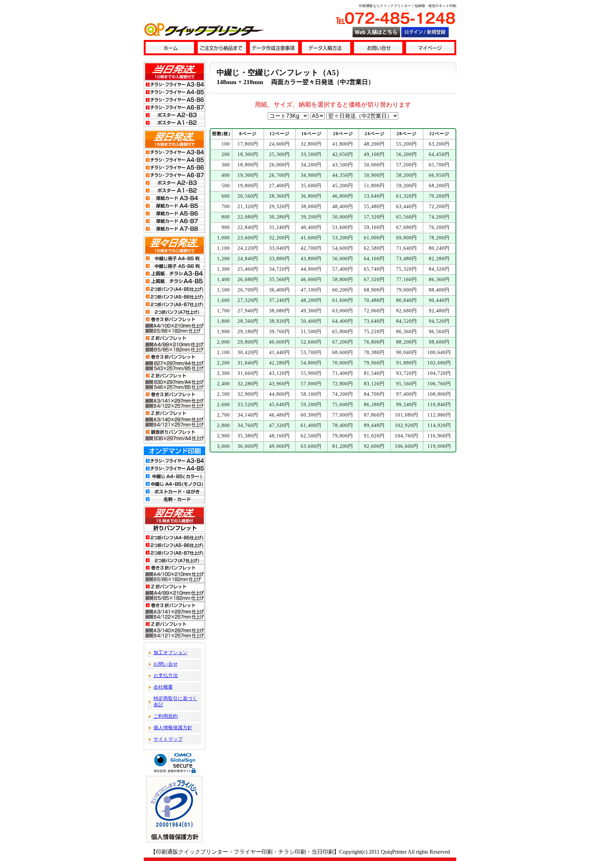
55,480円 (374, 206)
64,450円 (439, 154)
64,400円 (342, 321)
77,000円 (342, 415)
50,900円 (374, 175)
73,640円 (374, 321)
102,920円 (406, 425)
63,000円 (342, 310)
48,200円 (374, 144)
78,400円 (342, 425)
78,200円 (439, 237)
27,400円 (279, 185)
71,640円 (406, 248)
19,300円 (248, 175)
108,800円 (439, 394)
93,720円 (406, 373)
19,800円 (248, 185)
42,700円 (311, 248)
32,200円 (279, 237)
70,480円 (374, 300)
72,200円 (439, 206)
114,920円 (439, 425)
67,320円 (374, 279)
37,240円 (279, 300)
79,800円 (342, 435)
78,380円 (374, 352)
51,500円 (311, 331)
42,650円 (342, 154)
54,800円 (311, 363)
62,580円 (374, 248)
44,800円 (279, 394)
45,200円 (342, 185)
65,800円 (342, 331)
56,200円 (406, 154)
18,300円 (248, 154)
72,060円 (374, 310)
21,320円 (248, 206)
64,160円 (374, 258)
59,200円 (406, 185)
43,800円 (311, 258)
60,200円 (342, 290)
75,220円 (374, 331)
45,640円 (279, 404)
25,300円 (279, 154)
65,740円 (374, 269)
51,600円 (342, 227)
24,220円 (248, 248)
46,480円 (279, 415)
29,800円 (248, 342)
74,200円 (439, 217)
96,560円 (439, 331)
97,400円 (406, 394)
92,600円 (374, 446)
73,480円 (406, 258)
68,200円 (439, 185)
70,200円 (439, 196)
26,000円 (279, 164)
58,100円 (311, 394)
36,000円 (248, 446)
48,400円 (342, 206)
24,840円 (248, 258)
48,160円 (279, 435)
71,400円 (342, 373)
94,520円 (439, 321)
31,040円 (248, 363)
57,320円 (374, 217)
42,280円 (279, 363)
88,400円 (439, 290)
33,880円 (279, 258)
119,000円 (439, 446)
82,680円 (406, 310)
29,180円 (248, 331)
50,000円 (374, 164)
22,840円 (248, 227)
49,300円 (311, 310)
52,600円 (311, 342)
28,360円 (279, 196)
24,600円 (279, 144)
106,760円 (439, 383)
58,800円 (342, 279)
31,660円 (248, 373)
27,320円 (248, 300)
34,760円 (248, 425)
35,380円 (248, 435)
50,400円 (311, 321)
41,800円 (342, 144)
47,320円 (279, 425)
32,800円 (311, 144)
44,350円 (342, 175)
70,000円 (342, 363)
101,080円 (406, 415)
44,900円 (311, 269)
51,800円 (374, 185)
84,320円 (439, 269)
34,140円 (248, 415)
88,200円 (406, 342)
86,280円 (374, 404)
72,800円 (342, 383)
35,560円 (279, 279)
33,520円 (248, 404)
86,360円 (439, 279)
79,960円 (374, 363)
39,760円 (279, 331)
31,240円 (279, 227)
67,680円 (406, 227)
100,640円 (439, 352)
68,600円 (342, 352)
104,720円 (439, 373)
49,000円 (279, 446)
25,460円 (248, 269)
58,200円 (406, 175)
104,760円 (406, 435)
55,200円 (406, 144)
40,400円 (311, 227)
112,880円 (439, 415)
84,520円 (406, 321)
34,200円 (311, 164)
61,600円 (342, 300)
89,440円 (374, 425)
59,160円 (374, 227)
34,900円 (311, 175)
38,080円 (279, 310)
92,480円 (439, 310)
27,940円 (248, 310)
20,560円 (248, 196)
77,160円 (406, 279)
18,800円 (248, 164)
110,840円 (439, 404)
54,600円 (342, 248)
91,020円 (374, 435)
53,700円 (311, 352)
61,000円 (374, 237)
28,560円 (248, 321)
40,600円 (279, 342)
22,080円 (248, 217)
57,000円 (311, 383)
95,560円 (406, 383)
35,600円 (311, 185)
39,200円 (311, 217)
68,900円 (374, 290)
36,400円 (279, 290)
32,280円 (248, 383)
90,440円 (439, 300)
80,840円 (406, 300)
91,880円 (406, 363)
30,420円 (248, 352)
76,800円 (374, 342)
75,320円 (406, 269)
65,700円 (439, 164)
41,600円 (311, 237)
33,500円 (311, 154)
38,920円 (279, 321)
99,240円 (406, 404)
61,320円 (406, 196)
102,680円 (439, 363)
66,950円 (439, 175)
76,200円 (439, 227)
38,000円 (311, 206)
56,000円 (342, 258)
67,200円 (342, 342)
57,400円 (342, 269)
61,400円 (311, 425)
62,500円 (311, 435)
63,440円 (406, 206)
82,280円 (439, 258)
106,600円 (406, 446)
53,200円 (342, 237)
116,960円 (439, 435)
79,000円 (406, 290)
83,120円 (374, 383)
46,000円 (311, 279)
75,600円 (342, 404)
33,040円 (279, 248)
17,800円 (248, 144)
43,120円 (279, 373)
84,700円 (374, 394)
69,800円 (406, 237)
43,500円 (342, 164)
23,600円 (248, 237)
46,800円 (342, 196)
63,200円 (439, 144)
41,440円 (279, 352)
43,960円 (279, 383)
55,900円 (311, 373)
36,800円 (311, 196)
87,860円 (374, 415)
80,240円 (439, 248)
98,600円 (439, 342)
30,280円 (279, 217)
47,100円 (311, 290)
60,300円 (311, 415)
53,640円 (374, 196)
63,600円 (311, 446)
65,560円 (406, 217)
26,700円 (279, 175)
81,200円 (342, 446)
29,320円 (279, 206)
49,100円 (374, 154)
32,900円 (248, 394)
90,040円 (406, 352)
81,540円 (374, 373)
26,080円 (248, 279)
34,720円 (279, 269)
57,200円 (406, 164)
